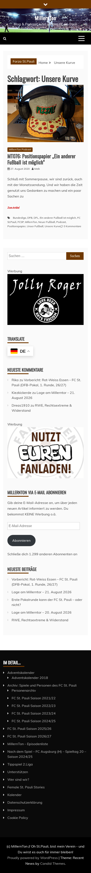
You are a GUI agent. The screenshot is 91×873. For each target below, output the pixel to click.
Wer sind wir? (18, 779)
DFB (29, 217)
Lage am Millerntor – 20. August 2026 (42, 612)
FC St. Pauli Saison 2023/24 (34, 713)
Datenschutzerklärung (24, 802)
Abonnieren (21, 540)
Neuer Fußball (46, 222)
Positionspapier (16, 226)
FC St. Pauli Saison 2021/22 (34, 698)
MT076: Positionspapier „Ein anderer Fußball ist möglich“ (41, 159)
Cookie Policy (17, 818)
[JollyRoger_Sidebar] (45, 324)
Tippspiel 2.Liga (20, 764)
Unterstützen (17, 772)
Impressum (16, 810)
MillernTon (45, 18)
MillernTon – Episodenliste (27, 744)
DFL (36, 217)
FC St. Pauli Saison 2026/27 (29, 736)
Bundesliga (19, 217)
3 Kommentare (72, 226)
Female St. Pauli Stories (26, 787)
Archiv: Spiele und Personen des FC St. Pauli (42, 685)
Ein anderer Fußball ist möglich (58, 217)
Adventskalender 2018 (30, 678)
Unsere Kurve (53, 226)
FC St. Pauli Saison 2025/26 (29, 728)
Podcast (61, 222)
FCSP (21, 222)
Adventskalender (20, 672)
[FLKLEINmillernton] (45, 477)
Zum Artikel (13, 207)
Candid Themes (52, 863)
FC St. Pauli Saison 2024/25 (34, 721)
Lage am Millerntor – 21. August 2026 (42, 592)
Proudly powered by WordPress (33, 858)
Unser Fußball (35, 226)
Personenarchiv (24, 690)
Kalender (14, 795)
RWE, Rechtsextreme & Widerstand (40, 620)
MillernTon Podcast (20, 149)
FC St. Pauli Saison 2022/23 (34, 706)
